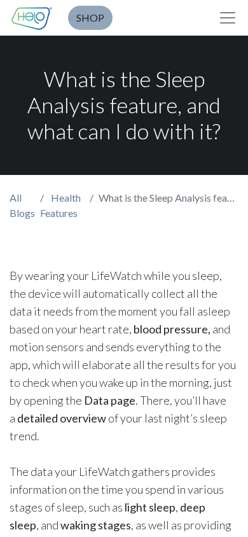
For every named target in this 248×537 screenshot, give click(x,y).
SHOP (90, 17)
